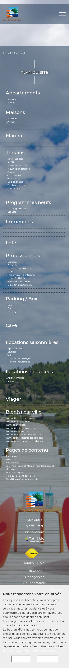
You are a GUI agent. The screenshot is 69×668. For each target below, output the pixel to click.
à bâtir (11, 162)
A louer (11, 102)
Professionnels (23, 255)
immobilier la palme (17, 431)
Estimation (34, 571)
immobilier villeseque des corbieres (24, 437)
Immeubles (19, 221)
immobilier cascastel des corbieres (24, 441)
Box (9, 304)
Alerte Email (35, 526)
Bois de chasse (15, 181)
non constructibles (17, 165)
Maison (11, 381)
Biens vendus (34, 532)
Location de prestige (18, 358)
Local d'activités (16, 278)
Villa (9, 355)
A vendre (12, 99)
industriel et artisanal (18, 168)
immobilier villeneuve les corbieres (24, 434)
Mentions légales (15, 472)
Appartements (23, 93)
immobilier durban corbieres (21, 428)
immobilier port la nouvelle (21, 418)
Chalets (11, 351)
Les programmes (16, 208)
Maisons (15, 112)
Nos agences (12, 462)
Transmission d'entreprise (21, 274)
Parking (11, 311)
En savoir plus (12, 650)
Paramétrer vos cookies (39, 650)
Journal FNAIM (35, 563)
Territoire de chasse (17, 185)
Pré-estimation (14, 456)
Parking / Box (21, 298)
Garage (11, 308)
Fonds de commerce (18, 281)
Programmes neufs (28, 202)
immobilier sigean (16, 424)
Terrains (15, 152)
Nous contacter (34, 583)
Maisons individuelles (18, 361)
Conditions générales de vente (22, 479)
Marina (14, 135)
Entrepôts (12, 265)
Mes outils (11, 459)
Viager (13, 399)
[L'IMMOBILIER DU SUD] (12, 13)
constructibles (15, 158)
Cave (11, 325)
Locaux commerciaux (19, 268)
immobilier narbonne (18, 421)
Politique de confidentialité (20, 475)
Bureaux (12, 261)
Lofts (11, 242)
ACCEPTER (47, 659)
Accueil (7, 53)
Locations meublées (29, 371)
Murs (10, 271)
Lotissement (14, 188)
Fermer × (57, 589)
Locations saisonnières (32, 342)
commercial (14, 175)
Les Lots (11, 211)
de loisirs (11, 178)
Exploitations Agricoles (19, 284)
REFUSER (21, 659)
